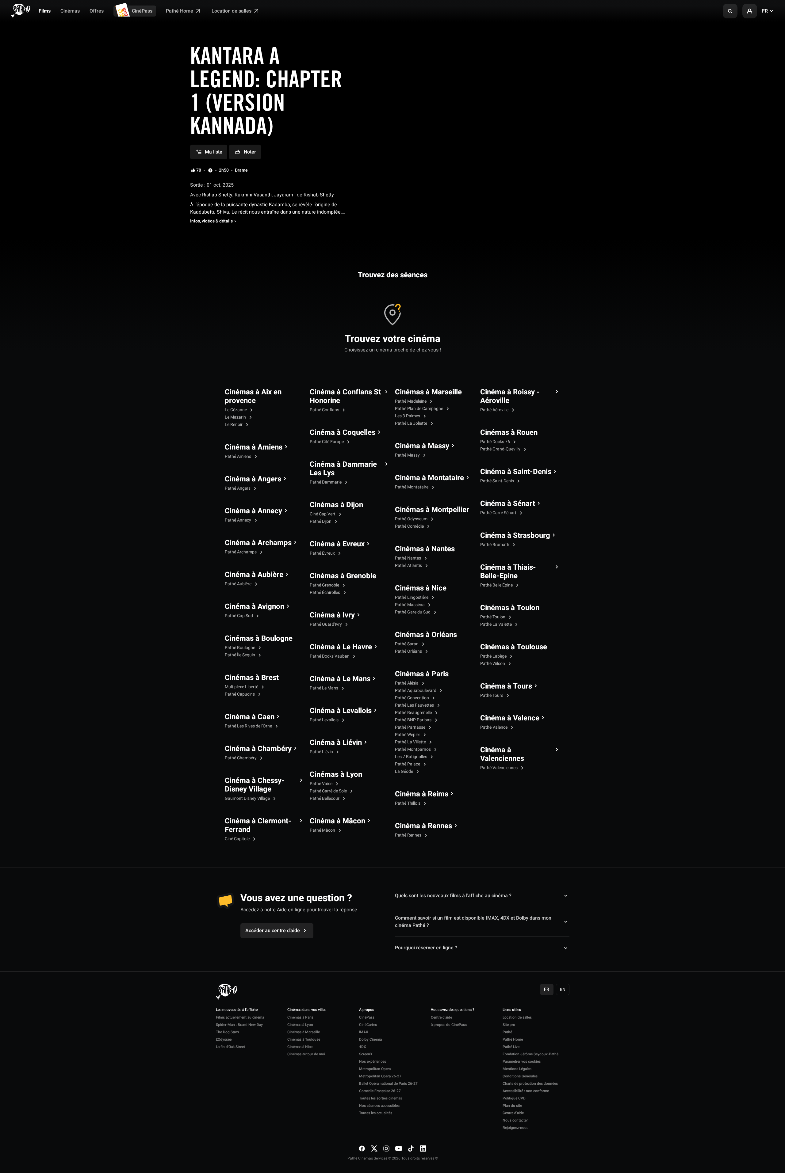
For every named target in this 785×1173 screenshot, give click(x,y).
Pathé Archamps (241, 552)
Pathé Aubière (238, 584)
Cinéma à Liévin (336, 742)
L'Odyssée (224, 1039)
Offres (97, 11)
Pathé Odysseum (411, 519)
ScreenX (366, 1054)
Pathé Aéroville (494, 410)
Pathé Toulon (493, 617)
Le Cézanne (236, 410)
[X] (374, 1148)
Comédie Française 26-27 (380, 1091)
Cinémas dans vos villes (306, 1010)
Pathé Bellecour (325, 798)
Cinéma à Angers (253, 479)
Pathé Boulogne (240, 647)
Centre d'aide (441, 1017)
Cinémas (70, 11)
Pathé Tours (492, 695)
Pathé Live (511, 1047)
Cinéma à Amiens (253, 447)
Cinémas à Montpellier (432, 510)
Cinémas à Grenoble (343, 576)
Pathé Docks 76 (495, 441)
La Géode (404, 771)
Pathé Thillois (408, 803)
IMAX (363, 1032)
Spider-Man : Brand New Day (239, 1024)
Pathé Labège (493, 656)
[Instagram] (386, 1148)
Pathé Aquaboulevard (416, 690)
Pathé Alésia (407, 683)
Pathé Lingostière (412, 597)
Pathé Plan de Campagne (419, 408)
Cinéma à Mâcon (337, 821)
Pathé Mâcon (323, 830)
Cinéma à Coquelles (342, 432)
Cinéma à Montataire (429, 478)
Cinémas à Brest (252, 678)
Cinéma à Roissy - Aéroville (510, 396)
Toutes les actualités (375, 1113)
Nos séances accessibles (379, 1105)
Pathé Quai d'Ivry (326, 624)
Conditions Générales (520, 1076)
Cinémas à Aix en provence (253, 396)
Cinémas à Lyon (336, 774)
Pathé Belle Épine (497, 585)
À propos (366, 1010)
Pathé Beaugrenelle (414, 712)
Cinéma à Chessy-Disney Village (255, 785)
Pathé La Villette (411, 742)
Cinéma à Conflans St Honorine (345, 396)
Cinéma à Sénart (507, 503)
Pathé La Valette (496, 624)
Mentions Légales (517, 1069)
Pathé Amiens (238, 456)
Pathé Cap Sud (239, 616)
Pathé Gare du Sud (413, 612)
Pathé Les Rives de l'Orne (249, 726)
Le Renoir (234, 424)
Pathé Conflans (325, 410)
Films (45, 11)
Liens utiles (512, 1010)
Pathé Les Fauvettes (415, 705)
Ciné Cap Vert (323, 514)
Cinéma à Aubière (254, 575)
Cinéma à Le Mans (340, 679)
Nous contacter (515, 1120)
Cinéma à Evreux (337, 544)
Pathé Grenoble (325, 585)
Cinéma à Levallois (341, 711)
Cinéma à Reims (421, 794)
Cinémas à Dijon (336, 505)
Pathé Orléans (409, 651)
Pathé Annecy (238, 520)
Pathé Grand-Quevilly (500, 449)
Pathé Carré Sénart (498, 513)
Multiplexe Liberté (242, 687)
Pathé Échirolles (325, 592)
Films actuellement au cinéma (240, 1017)
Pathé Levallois (324, 720)
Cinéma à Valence (509, 718)
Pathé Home (180, 11)
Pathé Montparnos (413, 749)
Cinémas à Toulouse (513, 647)
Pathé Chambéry (241, 758)
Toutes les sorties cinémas (380, 1098)
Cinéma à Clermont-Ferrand (258, 825)
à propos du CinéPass (449, 1024)
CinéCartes (368, 1024)
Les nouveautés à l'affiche (237, 1010)
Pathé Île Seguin (240, 655)
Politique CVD (514, 1098)
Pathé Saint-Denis (497, 481)
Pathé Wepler (408, 734)
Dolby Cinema (370, 1039)
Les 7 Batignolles (411, 757)
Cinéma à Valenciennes (502, 754)
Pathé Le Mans (324, 688)
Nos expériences (372, 1061)
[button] (730, 11)
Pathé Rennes (408, 835)
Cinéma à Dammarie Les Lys (343, 468)
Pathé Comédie (410, 526)
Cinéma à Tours (506, 686)
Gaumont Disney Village (248, 798)
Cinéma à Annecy (253, 511)
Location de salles (232, 11)
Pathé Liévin (322, 752)
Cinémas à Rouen (509, 432)
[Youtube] (398, 1148)
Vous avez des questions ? (452, 1010)
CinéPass (142, 11)
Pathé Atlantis (409, 565)
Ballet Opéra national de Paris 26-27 (388, 1083)
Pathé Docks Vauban (330, 656)
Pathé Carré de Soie (329, 791)
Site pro (509, 1024)
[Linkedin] (423, 1148)
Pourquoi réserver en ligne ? (426, 947)
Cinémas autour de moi (306, 1054)
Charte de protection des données (530, 1083)
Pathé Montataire (412, 487)
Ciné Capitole (238, 839)
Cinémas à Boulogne (259, 638)
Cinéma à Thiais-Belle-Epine (508, 571)
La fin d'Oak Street (230, 1047)
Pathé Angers (238, 488)
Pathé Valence (494, 727)
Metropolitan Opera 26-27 (380, 1076)
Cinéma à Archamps (258, 543)
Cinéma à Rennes (423, 826)
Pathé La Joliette (411, 423)
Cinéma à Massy (422, 446)
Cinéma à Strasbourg (515, 535)
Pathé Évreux (323, 553)
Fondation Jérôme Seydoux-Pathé (530, 1054)
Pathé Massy (408, 455)
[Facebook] (362, 1148)
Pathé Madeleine (411, 401)
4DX (362, 1047)
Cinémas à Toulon (509, 608)
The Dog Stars (227, 1032)
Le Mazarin (236, 417)
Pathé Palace (408, 764)
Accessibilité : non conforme (526, 1091)
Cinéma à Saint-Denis (515, 472)
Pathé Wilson (493, 663)
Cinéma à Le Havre (341, 647)
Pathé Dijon (321, 521)
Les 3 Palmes (408, 416)
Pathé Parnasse (410, 727)
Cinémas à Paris (422, 674)
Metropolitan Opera (375, 1069)
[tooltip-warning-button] (210, 170)
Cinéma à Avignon (254, 606)
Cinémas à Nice (420, 588)
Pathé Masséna (410, 605)
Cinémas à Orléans (426, 635)
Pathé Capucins (240, 694)
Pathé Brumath (495, 544)
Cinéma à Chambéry (258, 749)
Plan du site (512, 1105)
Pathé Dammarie (326, 482)
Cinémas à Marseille (428, 392)
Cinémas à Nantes (425, 549)
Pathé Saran (407, 644)
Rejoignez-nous (515, 1127)
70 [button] (198, 170)
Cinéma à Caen (249, 717)
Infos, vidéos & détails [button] (211, 221)
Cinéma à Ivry (332, 615)
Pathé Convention (412, 698)
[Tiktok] (411, 1148)
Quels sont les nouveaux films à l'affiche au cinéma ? (453, 895)
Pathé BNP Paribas (413, 720)
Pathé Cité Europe (327, 441)
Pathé (507, 1032)
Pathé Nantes (408, 558)
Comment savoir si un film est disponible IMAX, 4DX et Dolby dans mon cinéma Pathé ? (473, 921)
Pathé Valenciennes (499, 768)
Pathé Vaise (321, 783)
